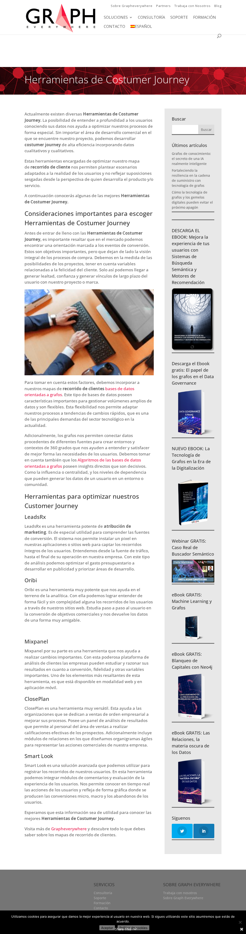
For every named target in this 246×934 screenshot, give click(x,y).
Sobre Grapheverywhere (132, 6)
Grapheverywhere (69, 828)
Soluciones (116, 18)
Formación (204, 18)
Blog (217, 6)
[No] (240, 922)
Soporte (179, 18)
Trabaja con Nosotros (192, 6)
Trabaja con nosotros (180, 893)
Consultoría (151, 18)
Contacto (114, 27)
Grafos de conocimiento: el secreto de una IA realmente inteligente (191, 158)
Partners (163, 6)
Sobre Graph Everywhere (183, 898)
